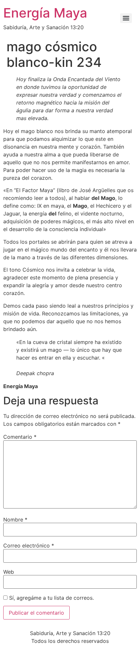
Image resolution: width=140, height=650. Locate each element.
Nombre (15, 519)
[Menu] (126, 18)
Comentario (19, 436)
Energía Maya (45, 13)
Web (8, 571)
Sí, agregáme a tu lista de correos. (50, 597)
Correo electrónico (28, 545)
